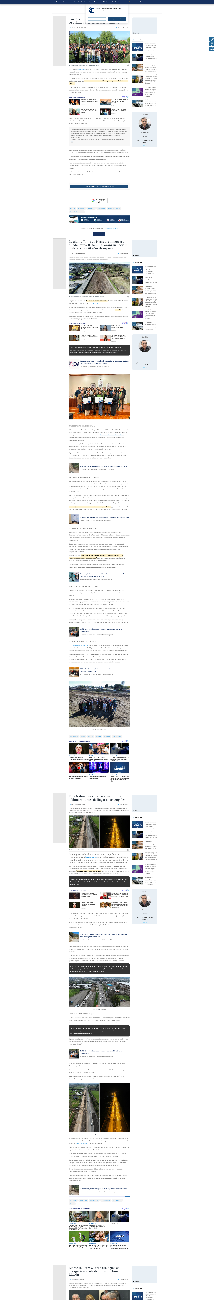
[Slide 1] (143, 145)
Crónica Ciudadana (118, 2)
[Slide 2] (144, 145)
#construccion (74, 736)
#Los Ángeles (73, 1200)
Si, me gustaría (117, 19)
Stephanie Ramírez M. (78, 1275)
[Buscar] (154, 2)
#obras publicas (106, 1200)
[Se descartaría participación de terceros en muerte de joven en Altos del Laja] (138, 57)
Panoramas (132, 2)
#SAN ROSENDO (91, 208)
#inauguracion (101, 208)
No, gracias (97, 19)
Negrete (95, 303)
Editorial (96, 2)
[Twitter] (99, 220)
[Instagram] (111, 220)
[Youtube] (124, 220)
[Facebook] (87, 220)
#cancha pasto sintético (114, 208)
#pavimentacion (94, 1200)
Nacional (87, 2)
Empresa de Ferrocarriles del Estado (112, 435)
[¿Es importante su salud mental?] (145, 123)
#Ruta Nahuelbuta (117, 1200)
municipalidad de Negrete (79, 645)
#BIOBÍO (72, 1203)
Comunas (66, 2)
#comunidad (81, 208)
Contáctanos (99, 234)
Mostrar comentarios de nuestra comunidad (100, 186)
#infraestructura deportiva (76, 211)
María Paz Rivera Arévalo (79, 27)
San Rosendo (81, 69)
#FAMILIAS (90, 736)
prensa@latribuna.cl (111, 228)
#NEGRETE (83, 736)
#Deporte (72, 208)
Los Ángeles (91, 857)
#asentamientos (117, 736)
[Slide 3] (146, 145)
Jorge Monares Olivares (79, 253)
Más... (142, 2)
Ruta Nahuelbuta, (83, 1143)
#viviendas (107, 736)
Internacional (77, 2)
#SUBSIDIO (98, 736)
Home (58, 2)
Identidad (106, 2)
